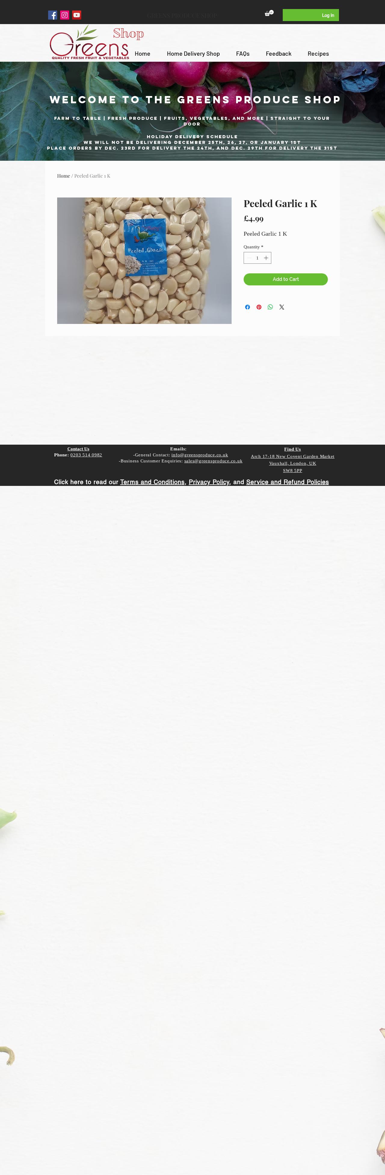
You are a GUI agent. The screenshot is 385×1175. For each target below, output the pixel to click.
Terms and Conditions (152, 482)
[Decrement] (249, 257)
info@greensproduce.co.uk (199, 454)
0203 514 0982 (86, 454)
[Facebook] (52, 15)
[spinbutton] (258, 257)
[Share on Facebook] (247, 307)
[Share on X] (281, 307)
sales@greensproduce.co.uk (213, 460)
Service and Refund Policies (287, 482)
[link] (269, 13)
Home (63, 176)
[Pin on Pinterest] (259, 307)
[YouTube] (76, 15)
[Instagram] (64, 15)
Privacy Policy (209, 482)
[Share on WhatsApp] (270, 307)
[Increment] (267, 257)
